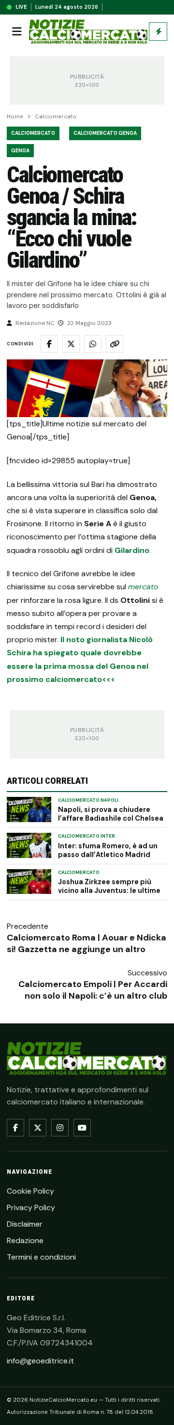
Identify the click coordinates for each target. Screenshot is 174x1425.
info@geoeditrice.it (40, 1361)
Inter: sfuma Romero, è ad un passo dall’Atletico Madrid (108, 850)
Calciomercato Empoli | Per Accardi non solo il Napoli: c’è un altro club (92, 990)
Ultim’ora (158, 31)
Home (15, 116)
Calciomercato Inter (86, 836)
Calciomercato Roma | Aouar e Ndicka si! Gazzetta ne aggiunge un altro (86, 943)
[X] (37, 1127)
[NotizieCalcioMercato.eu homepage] (88, 31)
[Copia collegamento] (114, 344)
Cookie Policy (30, 1191)
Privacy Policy (31, 1207)
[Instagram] (60, 1127)
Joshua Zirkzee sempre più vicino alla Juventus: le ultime (109, 886)
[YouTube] (82, 1127)
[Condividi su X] (71, 344)
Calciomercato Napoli (88, 800)
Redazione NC (35, 323)
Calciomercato (55, 116)
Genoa (20, 150)
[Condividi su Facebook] (49, 344)
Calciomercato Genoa (105, 133)
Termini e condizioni (41, 1257)
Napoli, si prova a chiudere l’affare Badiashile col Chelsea (110, 814)
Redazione (25, 1240)
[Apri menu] (17, 31)
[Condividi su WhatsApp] (93, 344)
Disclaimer (25, 1224)
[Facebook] (15, 1127)
